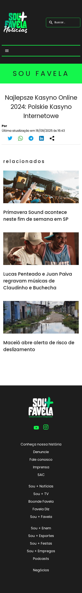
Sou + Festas (41, 543)
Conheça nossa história (41, 444)
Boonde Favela (41, 501)
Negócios (41, 570)
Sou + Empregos (41, 551)
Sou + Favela (41, 516)
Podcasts (41, 558)
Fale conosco (41, 459)
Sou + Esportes (41, 535)
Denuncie (41, 451)
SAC (41, 474)
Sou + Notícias (41, 486)
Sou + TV (41, 493)
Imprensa (41, 467)
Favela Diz (41, 509)
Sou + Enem (41, 528)
